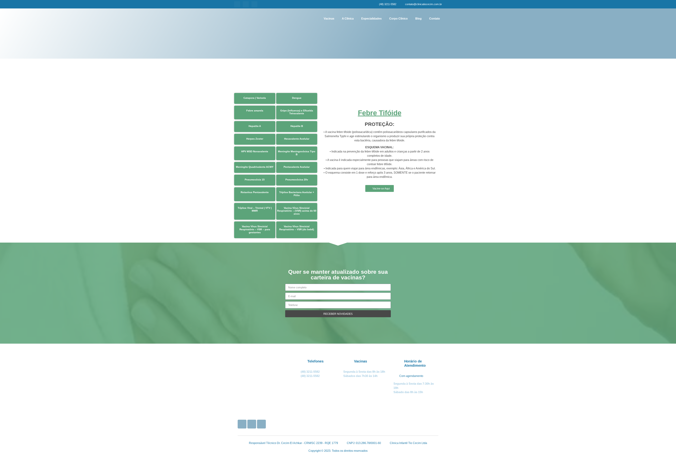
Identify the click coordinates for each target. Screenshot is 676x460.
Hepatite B (296, 126)
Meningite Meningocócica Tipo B (296, 153)
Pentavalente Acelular (297, 166)
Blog (418, 18)
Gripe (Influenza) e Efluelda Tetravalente (296, 112)
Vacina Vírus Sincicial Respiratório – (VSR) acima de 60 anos (296, 210)
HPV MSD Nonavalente (254, 151)
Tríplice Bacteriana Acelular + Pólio (296, 194)
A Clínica (348, 18)
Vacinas (329, 18)
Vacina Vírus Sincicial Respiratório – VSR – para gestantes (254, 229)
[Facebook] (254, 4)
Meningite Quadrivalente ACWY (254, 166)
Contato (434, 18)
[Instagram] (237, 4)
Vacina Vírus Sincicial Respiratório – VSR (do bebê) (296, 228)
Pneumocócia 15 (255, 179)
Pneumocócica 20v (296, 179)
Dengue (296, 97)
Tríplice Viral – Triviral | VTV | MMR (255, 209)
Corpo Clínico (398, 18)
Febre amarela (254, 110)
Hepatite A (255, 126)
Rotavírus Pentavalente (255, 192)
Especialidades (371, 18)
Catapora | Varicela (254, 97)
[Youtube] (246, 4)
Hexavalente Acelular (296, 138)
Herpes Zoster (254, 138)
